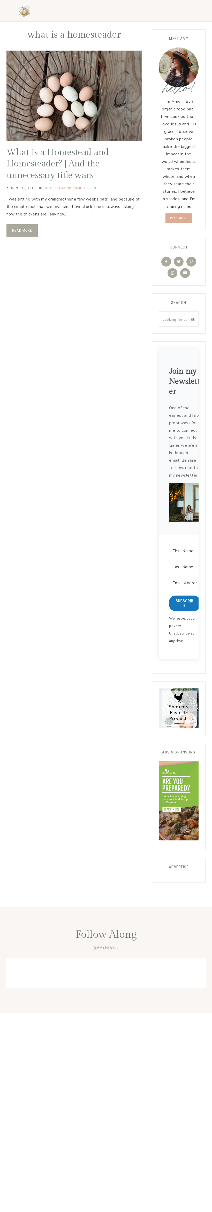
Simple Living (86, 188)
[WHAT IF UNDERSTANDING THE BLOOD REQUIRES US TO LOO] (66, 973)
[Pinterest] (191, 261)
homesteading (58, 188)
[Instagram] (172, 273)
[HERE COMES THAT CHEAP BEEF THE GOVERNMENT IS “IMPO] (146, 973)
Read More (22, 230)
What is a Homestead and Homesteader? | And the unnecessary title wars (57, 163)
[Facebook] (166, 261)
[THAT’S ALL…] (26, 973)
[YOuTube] (185, 273)
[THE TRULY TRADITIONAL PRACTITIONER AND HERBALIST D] (186, 973)
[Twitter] (178, 261)
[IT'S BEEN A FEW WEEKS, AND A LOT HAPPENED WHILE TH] (106, 973)
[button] (184, 503)
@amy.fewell (106, 947)
